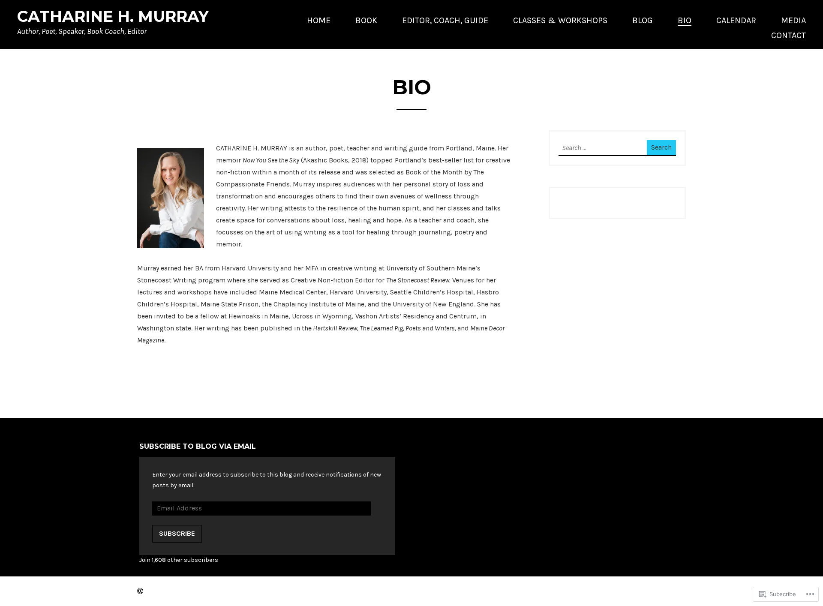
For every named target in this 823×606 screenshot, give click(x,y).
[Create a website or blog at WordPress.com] (140, 591)
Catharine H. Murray (113, 16)
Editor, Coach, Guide (445, 20)
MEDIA (793, 20)
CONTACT (788, 35)
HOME (318, 20)
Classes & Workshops (560, 20)
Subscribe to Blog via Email (197, 446)
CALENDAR (736, 20)
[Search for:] (597, 148)
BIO (684, 20)
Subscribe (177, 533)
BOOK (366, 20)
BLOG (642, 20)
